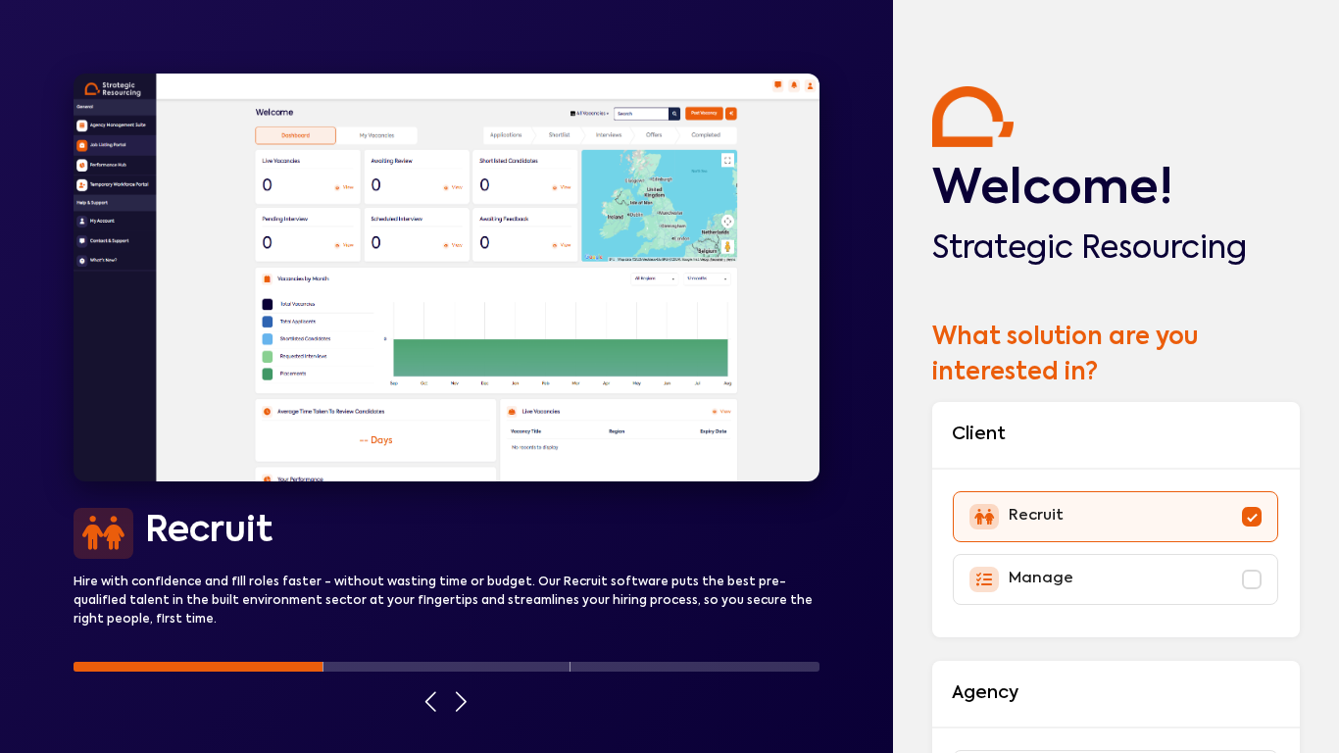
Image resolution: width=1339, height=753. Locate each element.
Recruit (209, 531)
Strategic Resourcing (1089, 249)
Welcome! (1052, 190)
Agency (985, 693)
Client (979, 434)
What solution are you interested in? (1065, 355)
